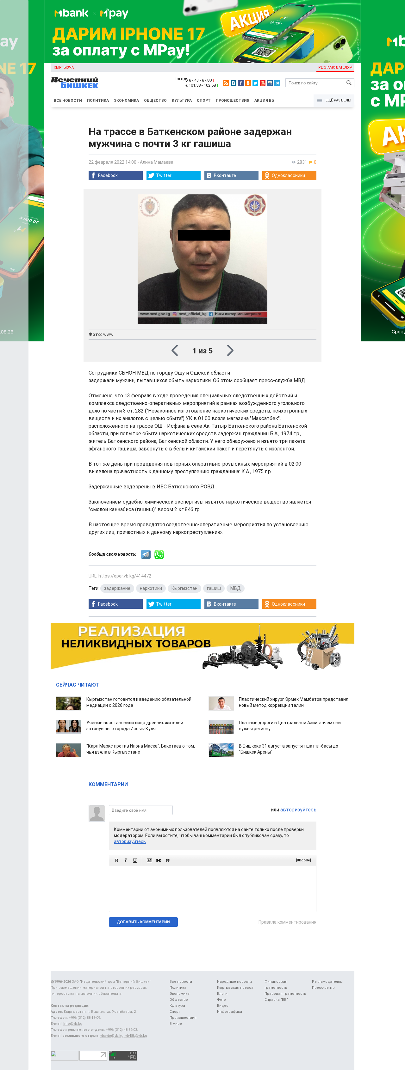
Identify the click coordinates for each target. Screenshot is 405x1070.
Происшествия (232, 100)
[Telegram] (277, 83)
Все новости (68, 100)
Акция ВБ (264, 100)
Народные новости (234, 982)
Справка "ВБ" (276, 1000)
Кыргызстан (184, 588)
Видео (222, 1006)
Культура (182, 100)
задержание (117, 588)
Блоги (222, 994)
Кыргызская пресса (235, 988)
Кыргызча (64, 67)
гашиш (214, 588)
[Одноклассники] (248, 83)
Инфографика (229, 1012)
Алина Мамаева (156, 162)
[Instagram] (270, 83)
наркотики (151, 588)
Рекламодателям (335, 67)
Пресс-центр (323, 988)
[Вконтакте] (233, 83)
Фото (221, 1000)
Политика (98, 100)
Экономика (126, 100)
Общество (155, 100)
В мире (176, 1024)
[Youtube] (262, 83)
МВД (235, 588)
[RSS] (226, 83)
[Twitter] (255, 83)
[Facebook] (241, 83)
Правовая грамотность (285, 994)
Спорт (204, 100)
